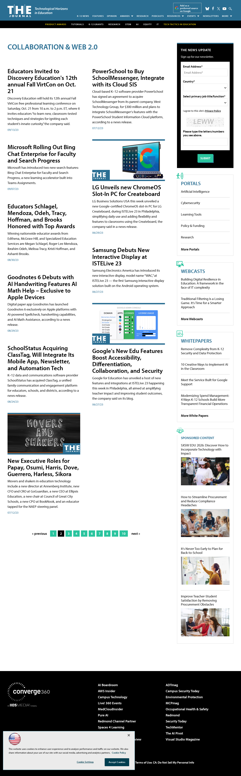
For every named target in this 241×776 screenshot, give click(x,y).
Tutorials (77, 24)
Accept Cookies (117, 762)
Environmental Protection (184, 697)
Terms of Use (143, 762)
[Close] (129, 735)
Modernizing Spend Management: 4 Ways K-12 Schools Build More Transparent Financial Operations (205, 399)
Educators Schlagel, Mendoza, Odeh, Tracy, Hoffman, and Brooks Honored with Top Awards (41, 216)
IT (158, 24)
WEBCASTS (193, 271)
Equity (147, 24)
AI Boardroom (108, 685)
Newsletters (211, 16)
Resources (173, 16)
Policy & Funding (192, 225)
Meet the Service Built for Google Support (204, 382)
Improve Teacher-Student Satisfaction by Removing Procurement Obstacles (199, 600)
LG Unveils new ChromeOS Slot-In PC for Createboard (126, 190)
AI (137, 24)
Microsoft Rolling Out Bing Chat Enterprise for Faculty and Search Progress (42, 153)
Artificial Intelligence (195, 191)
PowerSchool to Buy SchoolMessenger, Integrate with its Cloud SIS (128, 77)
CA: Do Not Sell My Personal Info (173, 762)
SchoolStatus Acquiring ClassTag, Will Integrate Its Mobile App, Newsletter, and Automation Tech (41, 358)
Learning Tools (191, 214)
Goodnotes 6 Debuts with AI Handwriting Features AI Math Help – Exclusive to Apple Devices (42, 287)
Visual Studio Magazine (183, 739)
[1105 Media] (30, 726)
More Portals (190, 249)
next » (135, 533)
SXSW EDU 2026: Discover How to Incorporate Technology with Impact (204, 449)
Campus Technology (112, 697)
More (225, 16)
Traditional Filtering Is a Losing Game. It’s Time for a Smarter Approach (202, 303)
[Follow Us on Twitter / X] (218, 8)
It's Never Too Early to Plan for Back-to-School (202, 551)
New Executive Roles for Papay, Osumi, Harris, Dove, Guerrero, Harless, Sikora (43, 467)
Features (98, 16)
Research (143, 16)
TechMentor (174, 727)
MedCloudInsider (110, 709)
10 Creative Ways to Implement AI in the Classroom (204, 366)
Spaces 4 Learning (111, 727)
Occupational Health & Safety (187, 709)
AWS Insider (106, 691)
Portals (191, 183)
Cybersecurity (190, 203)
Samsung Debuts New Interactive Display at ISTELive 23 (120, 256)
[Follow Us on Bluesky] (207, 9)
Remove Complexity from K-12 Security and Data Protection (202, 351)
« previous (39, 533)
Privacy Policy (213, 111)
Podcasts (158, 16)
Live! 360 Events (110, 703)
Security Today (176, 721)
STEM (128, 24)
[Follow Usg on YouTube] (224, 9)
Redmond (173, 715)
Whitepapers (196, 340)
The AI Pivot (174, 733)
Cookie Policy (119, 752)
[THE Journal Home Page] (38, 10)
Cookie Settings (85, 761)
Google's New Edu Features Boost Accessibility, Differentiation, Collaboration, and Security (127, 361)
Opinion (112, 16)
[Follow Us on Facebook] (213, 8)
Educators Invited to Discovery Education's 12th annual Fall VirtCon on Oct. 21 (42, 81)
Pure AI (103, 715)
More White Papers (194, 415)
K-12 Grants (96, 24)
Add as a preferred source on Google (189, 8)
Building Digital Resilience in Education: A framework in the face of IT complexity (202, 283)
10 (124, 533)
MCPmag (172, 703)
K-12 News (83, 16)
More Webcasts (192, 319)
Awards (125, 16)
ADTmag (172, 685)
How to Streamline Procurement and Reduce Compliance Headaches (204, 501)
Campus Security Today (182, 691)
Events (191, 16)
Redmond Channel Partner (117, 721)
